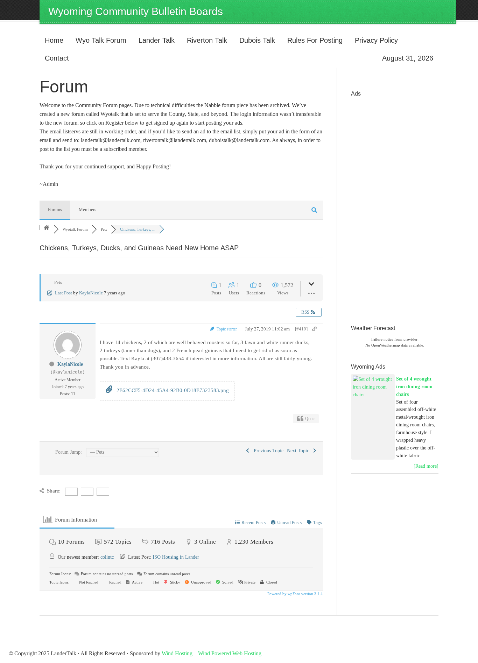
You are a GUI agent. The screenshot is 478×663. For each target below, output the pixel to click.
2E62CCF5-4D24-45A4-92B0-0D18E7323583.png (172, 390)
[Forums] (46, 228)
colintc (107, 557)
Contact (57, 58)
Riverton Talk (204, 40)
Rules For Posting (315, 40)
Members (87, 209)
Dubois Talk (254, 40)
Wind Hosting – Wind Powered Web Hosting (211, 653)
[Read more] (426, 466)
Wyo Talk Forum (101, 40)
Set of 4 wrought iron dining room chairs (414, 386)
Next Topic (299, 450)
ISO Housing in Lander (176, 557)
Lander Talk (154, 40)
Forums (55, 209)
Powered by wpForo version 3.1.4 (294, 594)
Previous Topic (267, 450)
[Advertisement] (379, 206)
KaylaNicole (91, 292)
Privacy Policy (376, 40)
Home (54, 40)
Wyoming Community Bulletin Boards (135, 11)
